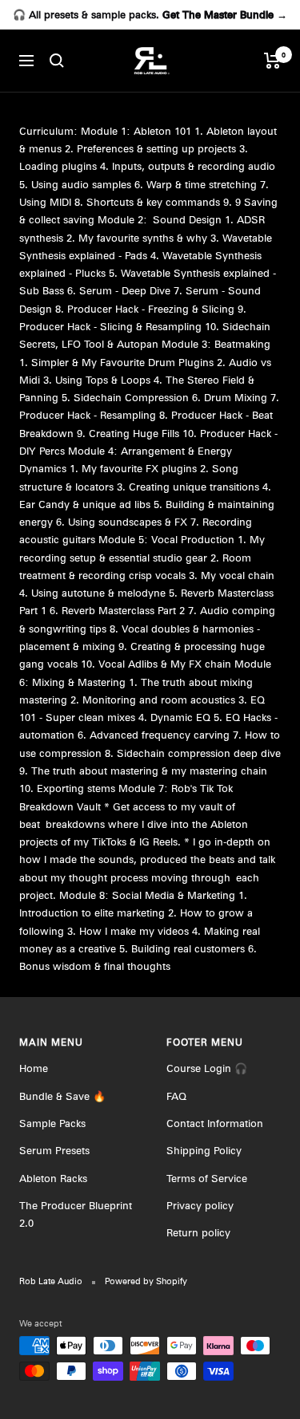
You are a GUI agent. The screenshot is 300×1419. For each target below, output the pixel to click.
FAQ (176, 1096)
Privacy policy (200, 1205)
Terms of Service (206, 1178)
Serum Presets (54, 1150)
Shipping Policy (204, 1150)
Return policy (198, 1232)
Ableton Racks (53, 1178)
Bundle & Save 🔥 (62, 1096)
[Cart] (272, 61)
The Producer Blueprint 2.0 (75, 1214)
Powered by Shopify (146, 1281)
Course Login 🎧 (206, 1068)
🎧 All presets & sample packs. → (150, 14)
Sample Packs (52, 1123)
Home (33, 1068)
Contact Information (214, 1123)
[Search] (57, 60)
